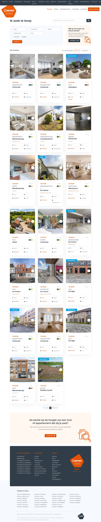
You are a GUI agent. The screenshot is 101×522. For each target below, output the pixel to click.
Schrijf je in (73, 40)
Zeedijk (24, 37)
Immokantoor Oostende (23, 466)
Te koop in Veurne (74, 494)
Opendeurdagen (61, 1)
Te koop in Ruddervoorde (58, 500)
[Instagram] (78, 469)
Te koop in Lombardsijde (40, 502)
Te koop (49, 9)
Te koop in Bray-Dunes (23, 496)
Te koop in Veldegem (57, 506)
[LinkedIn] (76, 469)
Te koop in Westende (75, 496)
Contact (76, 1)
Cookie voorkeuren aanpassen (52, 514)
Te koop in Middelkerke (40, 504)
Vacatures (53, 1)
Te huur (56, 9)
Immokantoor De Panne (23, 460)
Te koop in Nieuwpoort (40, 506)
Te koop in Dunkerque (23, 506)
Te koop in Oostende (57, 496)
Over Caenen (70, 2)
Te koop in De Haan (22, 502)
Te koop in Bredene (22, 498)
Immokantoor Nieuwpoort (24, 464)
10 (53, 408)
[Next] (32, 66)
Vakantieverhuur (65, 9)
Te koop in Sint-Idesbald (58, 502)
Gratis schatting (94, 9)
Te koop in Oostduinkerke (58, 494)
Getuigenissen (18, 1)
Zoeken (16, 41)
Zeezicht (16, 37)
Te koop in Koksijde (39, 498)
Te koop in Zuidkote (75, 502)
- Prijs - (32, 33)
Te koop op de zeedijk (40, 471)
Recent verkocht (34, 2)
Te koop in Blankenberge (23, 494)
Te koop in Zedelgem (75, 500)
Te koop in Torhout (57, 504)
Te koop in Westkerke (75, 498)
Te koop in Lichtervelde (40, 500)
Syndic (11, 1)
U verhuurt (84, 9)
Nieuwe (77, 50)
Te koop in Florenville (39, 494)
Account (95, 1)
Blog (47, 1)
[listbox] (19, 29)
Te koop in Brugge (22, 500)
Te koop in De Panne (22, 504)
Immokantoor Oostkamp (23, 469)
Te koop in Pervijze (57, 498)
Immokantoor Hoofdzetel (24, 473)
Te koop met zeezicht (40, 469)
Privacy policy (38, 514)
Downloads (27, 1)
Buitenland (41, 1)
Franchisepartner (84, 1)
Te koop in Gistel (38, 496)
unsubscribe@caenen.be (43, 519)
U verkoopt (75, 9)
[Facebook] (74, 469)
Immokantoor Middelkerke (24, 462)
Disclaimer (30, 514)
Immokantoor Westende (23, 471)
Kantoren (4, 1)
